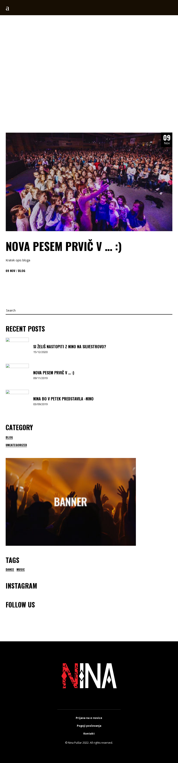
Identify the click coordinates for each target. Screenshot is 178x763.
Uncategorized (16, 445)
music (20, 569)
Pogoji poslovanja (89, 726)
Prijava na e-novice (89, 718)
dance (10, 569)
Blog (21, 270)
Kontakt (89, 733)
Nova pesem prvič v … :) (64, 246)
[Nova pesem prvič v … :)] (89, 182)
